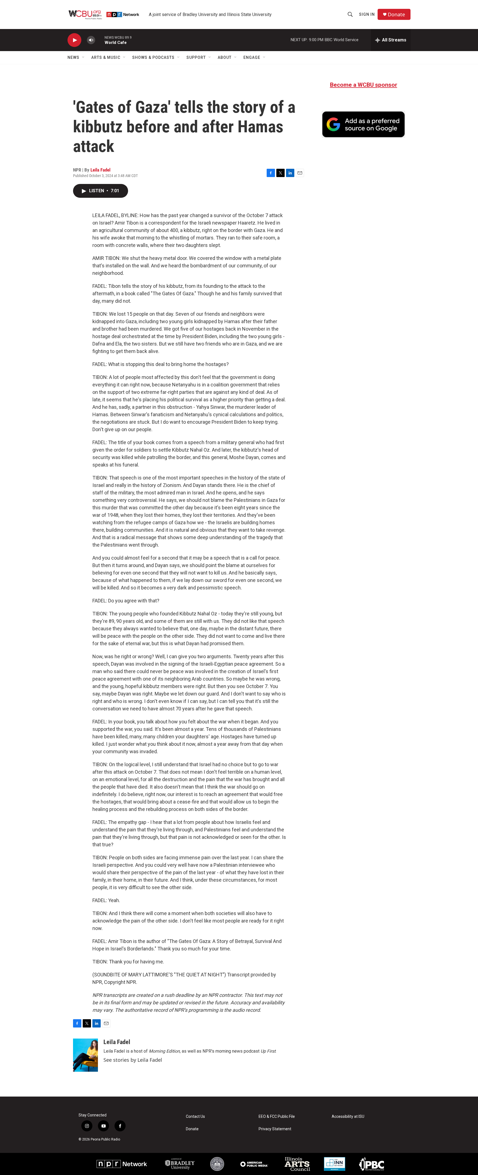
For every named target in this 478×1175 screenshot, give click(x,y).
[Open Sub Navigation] (83, 57)
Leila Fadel (100, 170)
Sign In (367, 14)
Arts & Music (105, 57)
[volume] (91, 40)
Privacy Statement (275, 1129)
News (73, 57)
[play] (74, 40)
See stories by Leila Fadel (132, 1060)
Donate (396, 14)
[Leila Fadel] (85, 1055)
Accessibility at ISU (348, 1117)
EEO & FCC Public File (277, 1117)
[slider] (100, 40)
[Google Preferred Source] (363, 124)
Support (196, 57)
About (225, 57)
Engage (251, 57)
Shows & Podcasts (153, 57)
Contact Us (195, 1117)
